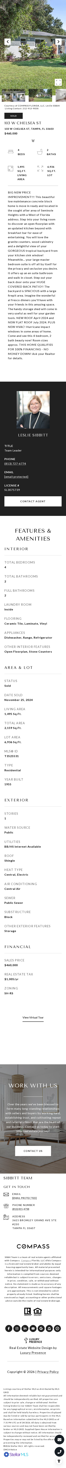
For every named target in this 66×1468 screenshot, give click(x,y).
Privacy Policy (48, 1372)
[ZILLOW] (49, 1328)
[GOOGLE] (41, 1328)
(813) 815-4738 (20, 1209)
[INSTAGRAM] (16, 1328)
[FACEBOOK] (8, 1328)
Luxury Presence (33, 1353)
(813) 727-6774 (15, 463)
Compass (26, 1260)
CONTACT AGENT (33, 501)
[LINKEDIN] (25, 1328)
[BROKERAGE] (57, 1328)
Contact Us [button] (33, 1150)
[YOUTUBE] (33, 1328)
